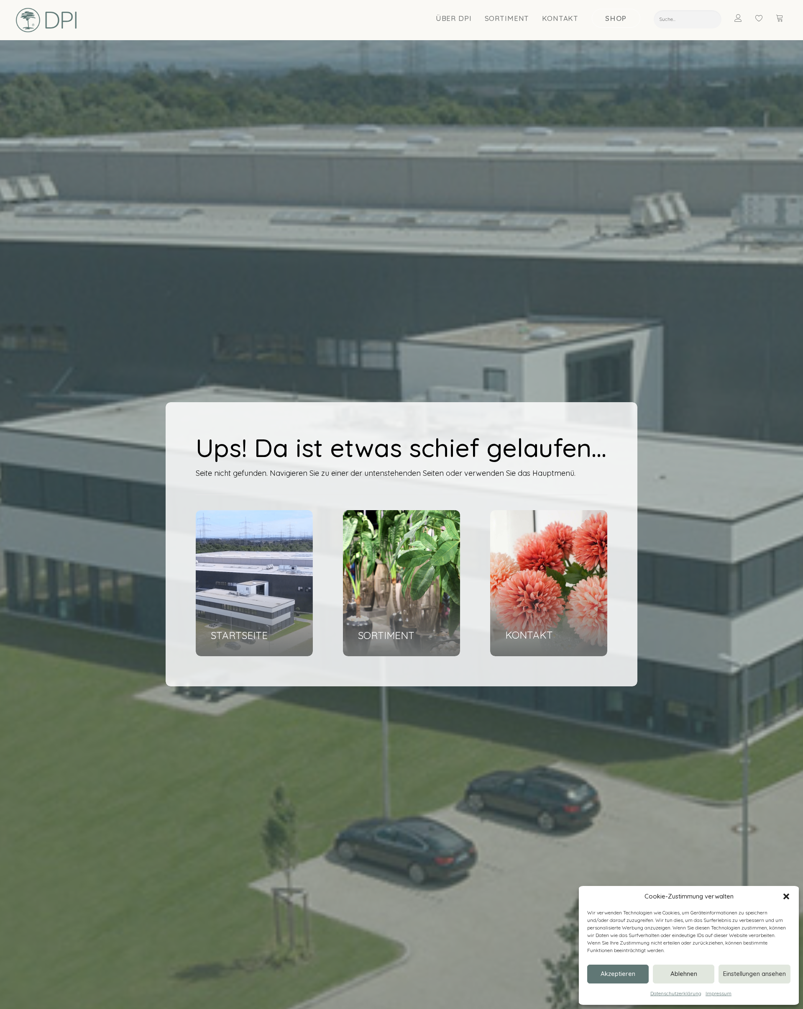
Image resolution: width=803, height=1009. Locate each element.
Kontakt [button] (560, 18)
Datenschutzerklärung (675, 993)
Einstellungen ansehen (754, 974)
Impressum (718, 993)
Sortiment (507, 18)
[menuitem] (454, 18)
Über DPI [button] (454, 18)
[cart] (780, 18)
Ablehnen (683, 974)
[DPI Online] (46, 20)
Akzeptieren (618, 974)
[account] (743, 18)
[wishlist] (762, 18)
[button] (786, 896)
